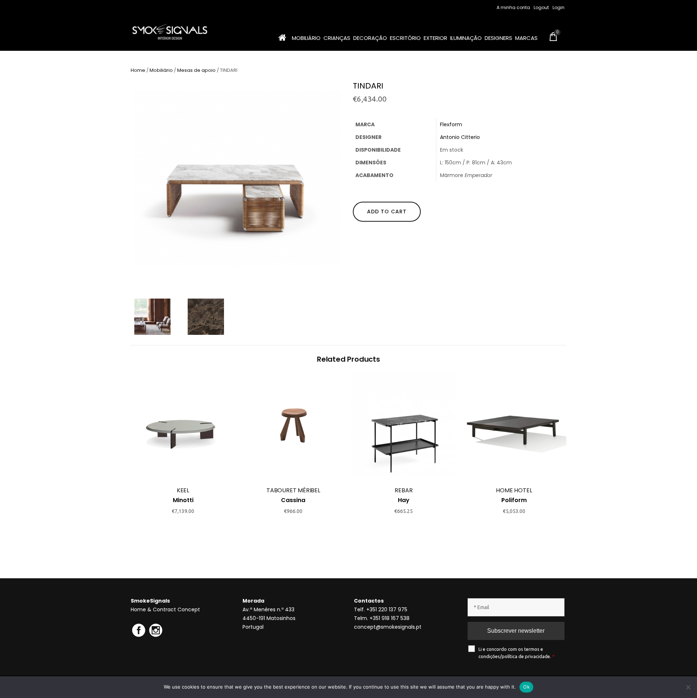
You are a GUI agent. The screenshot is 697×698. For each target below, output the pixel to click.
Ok (526, 687)
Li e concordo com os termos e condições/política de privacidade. (516, 652)
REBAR (403, 490)
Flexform (451, 124)
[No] (688, 687)
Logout (541, 7)
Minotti (183, 500)
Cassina (293, 500)
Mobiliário (161, 70)
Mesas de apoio (196, 70)
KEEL (183, 490)
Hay (403, 500)
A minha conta (513, 7)
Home (138, 70)
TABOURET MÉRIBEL (293, 490)
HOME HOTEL (514, 490)
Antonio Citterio (460, 137)
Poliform (514, 500)
